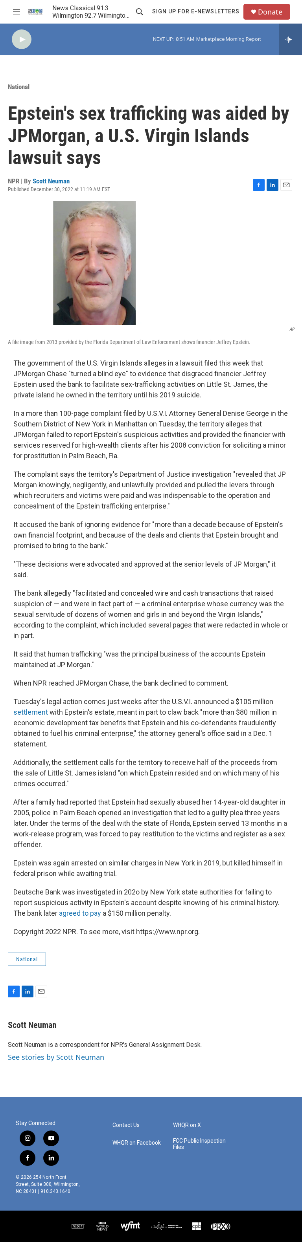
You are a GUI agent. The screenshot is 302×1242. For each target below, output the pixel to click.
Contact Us (126, 1125)
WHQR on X (187, 1125)
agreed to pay (80, 913)
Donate (270, 12)
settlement (30, 712)
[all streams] (290, 39)
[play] (21, 39)
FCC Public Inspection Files (199, 1144)
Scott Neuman (51, 181)
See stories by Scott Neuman (56, 1057)
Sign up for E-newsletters (195, 11)
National (18, 87)
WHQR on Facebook (136, 1143)
